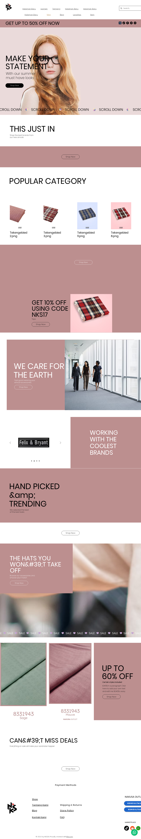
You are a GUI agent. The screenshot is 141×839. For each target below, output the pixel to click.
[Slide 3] (36, 460)
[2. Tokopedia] (138, 828)
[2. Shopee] (132, 828)
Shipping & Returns (71, 805)
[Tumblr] (120, 23)
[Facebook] (127, 23)
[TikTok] (123, 23)
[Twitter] (131, 23)
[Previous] (10, 443)
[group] (70, 142)
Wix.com (69, 836)
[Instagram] (135, 23)
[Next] (60, 443)
